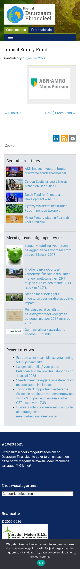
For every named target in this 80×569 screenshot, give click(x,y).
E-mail (72, 138)
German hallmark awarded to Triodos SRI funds (45, 332)
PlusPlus (12, 113)
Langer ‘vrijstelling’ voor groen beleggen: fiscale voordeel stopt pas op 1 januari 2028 (48, 250)
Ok (41, 562)
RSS (64, 138)
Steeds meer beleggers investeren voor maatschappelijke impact (49, 298)
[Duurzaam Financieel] (29, 15)
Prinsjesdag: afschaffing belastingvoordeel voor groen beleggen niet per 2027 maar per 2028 (48, 316)
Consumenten (16, 30)
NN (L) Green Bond (60, 113)
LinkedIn (56, 138)
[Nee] (75, 554)
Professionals (41, 30)
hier (27, 466)
